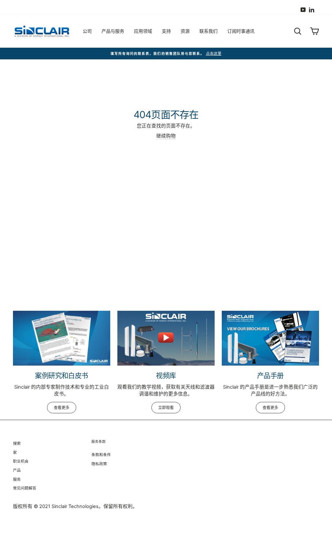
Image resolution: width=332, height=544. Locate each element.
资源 (185, 31)
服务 (17, 479)
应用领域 (143, 31)
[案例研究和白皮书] (61, 338)
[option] (166, 53)
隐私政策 (99, 463)
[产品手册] (270, 338)
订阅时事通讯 (241, 31)
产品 (17, 470)
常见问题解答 (24, 488)
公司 (87, 31)
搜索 (17, 443)
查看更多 (61, 407)
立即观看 (166, 407)
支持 (166, 31)
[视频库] (166, 338)
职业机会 (21, 461)
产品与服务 (112, 31)
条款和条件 (101, 454)
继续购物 (166, 136)
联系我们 (208, 31)
